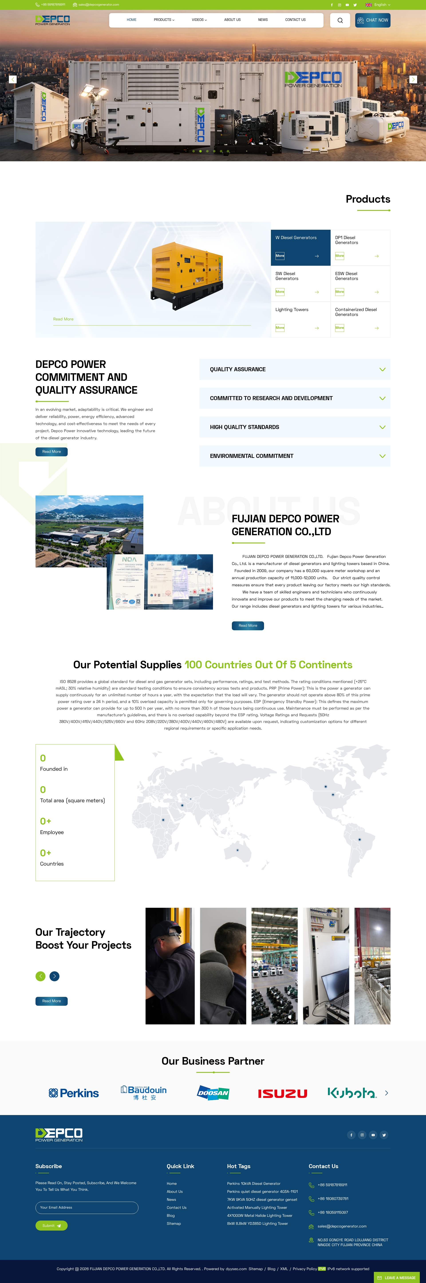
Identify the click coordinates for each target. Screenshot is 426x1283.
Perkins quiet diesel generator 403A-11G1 (262, 1192)
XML (284, 1269)
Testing (270, 1017)
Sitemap (174, 1224)
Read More (63, 319)
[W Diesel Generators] (200, 276)
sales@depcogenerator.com (99, 4)
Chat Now (377, 20)
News (263, 20)
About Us (232, 20)
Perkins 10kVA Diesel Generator (253, 1184)
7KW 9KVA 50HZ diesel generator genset (262, 1200)
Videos (198, 20)
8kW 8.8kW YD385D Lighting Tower (257, 1224)
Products (162, 20)
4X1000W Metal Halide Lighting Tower (259, 1216)
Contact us (295, 20)
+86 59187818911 (53, 4)
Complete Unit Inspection (377, 1012)
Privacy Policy (305, 1269)
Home (131, 20)
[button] (193, 151)
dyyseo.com (236, 1269)
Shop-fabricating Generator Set (223, 1009)
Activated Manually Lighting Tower (257, 1208)
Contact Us (177, 1208)
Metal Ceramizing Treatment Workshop (326, 1009)
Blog (171, 1216)
